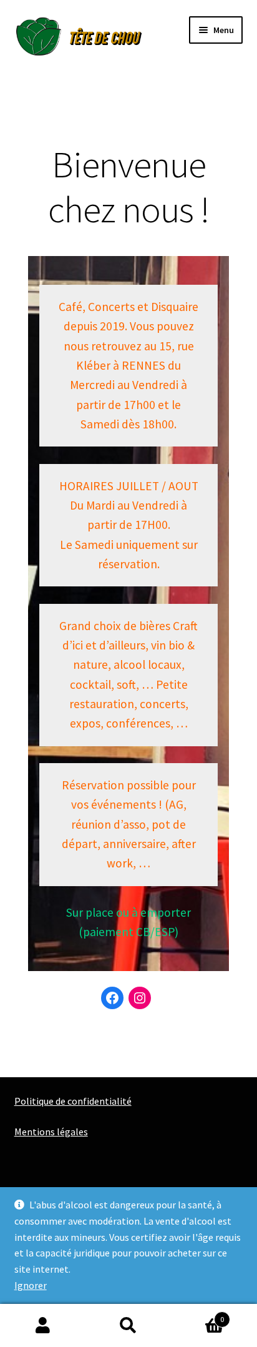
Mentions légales (51, 1131)
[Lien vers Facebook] (112, 998)
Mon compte (42, 1326)
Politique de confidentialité (73, 1101)
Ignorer (30, 1285)
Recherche (128, 1326)
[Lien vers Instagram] (139, 998)
